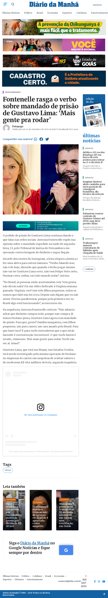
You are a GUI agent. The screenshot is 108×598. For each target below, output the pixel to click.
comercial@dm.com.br (69, 581)
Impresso (97, 5)
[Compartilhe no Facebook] (41, 139)
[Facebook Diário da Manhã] (95, 581)
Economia (52, 13)
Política (28, 13)
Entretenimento (35, 579)
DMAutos (19, 579)
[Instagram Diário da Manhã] (99, 581)
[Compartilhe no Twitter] (47, 139)
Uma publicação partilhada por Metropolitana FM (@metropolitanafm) (41, 451)
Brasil (40, 13)
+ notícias (89, 269)
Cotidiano (81, 13)
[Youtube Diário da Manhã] (103, 581)
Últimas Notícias (11, 13)
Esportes (67, 13)
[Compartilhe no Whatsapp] (35, 139)
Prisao (8, 470)
